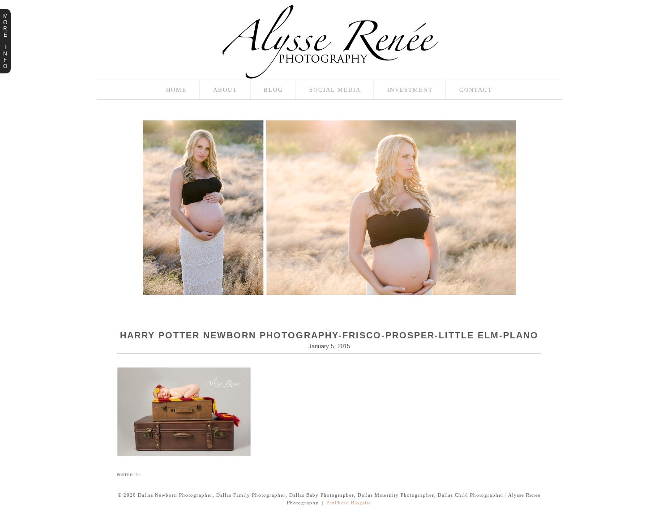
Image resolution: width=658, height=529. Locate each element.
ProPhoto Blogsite (348, 502)
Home (176, 90)
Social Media (335, 90)
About (225, 90)
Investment (410, 90)
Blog (273, 90)
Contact (475, 90)
